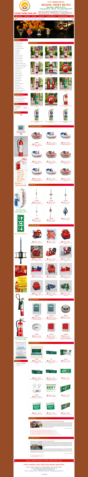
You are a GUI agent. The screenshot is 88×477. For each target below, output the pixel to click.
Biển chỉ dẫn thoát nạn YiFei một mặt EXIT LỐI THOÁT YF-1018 (51, 380)
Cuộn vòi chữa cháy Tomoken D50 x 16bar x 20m (51, 163)
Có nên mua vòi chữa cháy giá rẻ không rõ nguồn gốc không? (41, 430)
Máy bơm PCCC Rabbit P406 (51, 277)
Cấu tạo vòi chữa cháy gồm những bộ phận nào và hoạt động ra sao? (42, 432)
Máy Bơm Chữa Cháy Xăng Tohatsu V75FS (37, 260)
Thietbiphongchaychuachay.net (56, 470)
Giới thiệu (34, 16)
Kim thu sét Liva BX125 (37, 221)
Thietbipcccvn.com (33, 470)
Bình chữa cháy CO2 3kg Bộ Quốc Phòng (36, 75)
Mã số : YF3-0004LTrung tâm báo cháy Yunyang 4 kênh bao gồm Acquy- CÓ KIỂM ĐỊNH (66, 338)
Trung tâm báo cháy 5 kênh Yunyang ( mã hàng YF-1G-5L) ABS (37, 319)
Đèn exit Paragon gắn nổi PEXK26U (51, 414)
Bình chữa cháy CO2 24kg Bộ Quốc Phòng (51, 90)
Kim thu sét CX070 (51, 203)
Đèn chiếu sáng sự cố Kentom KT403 (37, 397)
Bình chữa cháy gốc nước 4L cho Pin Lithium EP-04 (51, 122)
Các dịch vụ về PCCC (51, 16)
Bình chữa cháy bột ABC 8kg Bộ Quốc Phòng (37, 59)
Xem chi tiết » (70, 428)
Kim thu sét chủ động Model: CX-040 (37, 203)
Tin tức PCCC (41, 16)
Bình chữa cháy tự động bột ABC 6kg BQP (51, 106)
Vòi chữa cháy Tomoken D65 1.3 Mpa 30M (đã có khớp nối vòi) (37, 180)
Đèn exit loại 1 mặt (66, 379)
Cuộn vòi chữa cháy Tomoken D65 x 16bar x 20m (37, 146)
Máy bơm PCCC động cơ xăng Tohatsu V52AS (36, 295)
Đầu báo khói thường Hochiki (37, 337)
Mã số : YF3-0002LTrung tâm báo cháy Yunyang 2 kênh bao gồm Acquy (51, 338)
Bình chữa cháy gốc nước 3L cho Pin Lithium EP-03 (66, 122)
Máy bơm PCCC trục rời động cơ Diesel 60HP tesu (51, 260)
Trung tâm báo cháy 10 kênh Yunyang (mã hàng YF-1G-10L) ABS (21, 132)
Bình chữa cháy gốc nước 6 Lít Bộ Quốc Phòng (36, 106)
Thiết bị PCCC (27, 16)
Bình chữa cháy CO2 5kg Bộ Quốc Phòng (36, 90)
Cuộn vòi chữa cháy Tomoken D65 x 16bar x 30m (66, 163)
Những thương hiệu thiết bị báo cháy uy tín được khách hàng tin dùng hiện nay (44, 434)
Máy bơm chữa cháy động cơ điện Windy (65, 278)
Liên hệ (71, 16)
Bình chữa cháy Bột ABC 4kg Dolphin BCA (66, 106)
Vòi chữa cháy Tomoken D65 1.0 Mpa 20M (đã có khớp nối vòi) (51, 144)
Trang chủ (19, 16)
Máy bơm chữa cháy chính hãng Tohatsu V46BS (65, 243)
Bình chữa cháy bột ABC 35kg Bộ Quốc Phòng (51, 75)
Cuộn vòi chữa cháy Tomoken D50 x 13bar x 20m (37, 163)
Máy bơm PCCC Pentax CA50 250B (37, 277)
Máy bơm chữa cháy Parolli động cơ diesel (66, 260)
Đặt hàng (50, 142)
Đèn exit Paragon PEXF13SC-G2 (65, 414)
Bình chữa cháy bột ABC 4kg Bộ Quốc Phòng (51, 59)
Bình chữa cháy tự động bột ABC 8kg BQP (66, 75)
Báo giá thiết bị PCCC (63, 16)
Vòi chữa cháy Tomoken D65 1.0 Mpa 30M (51, 180)
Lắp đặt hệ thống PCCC (35, 456)
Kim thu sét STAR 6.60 (65, 219)
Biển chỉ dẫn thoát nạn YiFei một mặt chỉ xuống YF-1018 (51, 362)
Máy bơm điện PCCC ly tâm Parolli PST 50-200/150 (51, 295)
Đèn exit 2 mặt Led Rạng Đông (51, 396)
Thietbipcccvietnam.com (43, 470)
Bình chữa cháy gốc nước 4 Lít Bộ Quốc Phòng (65, 90)
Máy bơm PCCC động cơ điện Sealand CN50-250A (65, 295)
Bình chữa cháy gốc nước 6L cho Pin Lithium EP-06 (37, 122)
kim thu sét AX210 (66, 203)
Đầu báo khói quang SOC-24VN (65, 318)
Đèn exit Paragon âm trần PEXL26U (37, 414)
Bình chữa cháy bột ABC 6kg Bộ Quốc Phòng (66, 59)
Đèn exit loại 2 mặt (66, 396)
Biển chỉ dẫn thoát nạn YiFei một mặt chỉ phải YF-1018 (36, 380)
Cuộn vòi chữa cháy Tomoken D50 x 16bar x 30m (66, 180)
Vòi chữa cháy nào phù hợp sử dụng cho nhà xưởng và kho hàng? (42, 431)
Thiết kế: (44, 474)
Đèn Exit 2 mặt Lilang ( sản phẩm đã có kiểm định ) (36, 362)
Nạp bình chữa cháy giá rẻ (35, 455)
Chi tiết (54, 142)
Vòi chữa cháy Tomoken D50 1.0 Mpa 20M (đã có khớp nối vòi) (66, 144)
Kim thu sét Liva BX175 (51, 221)
